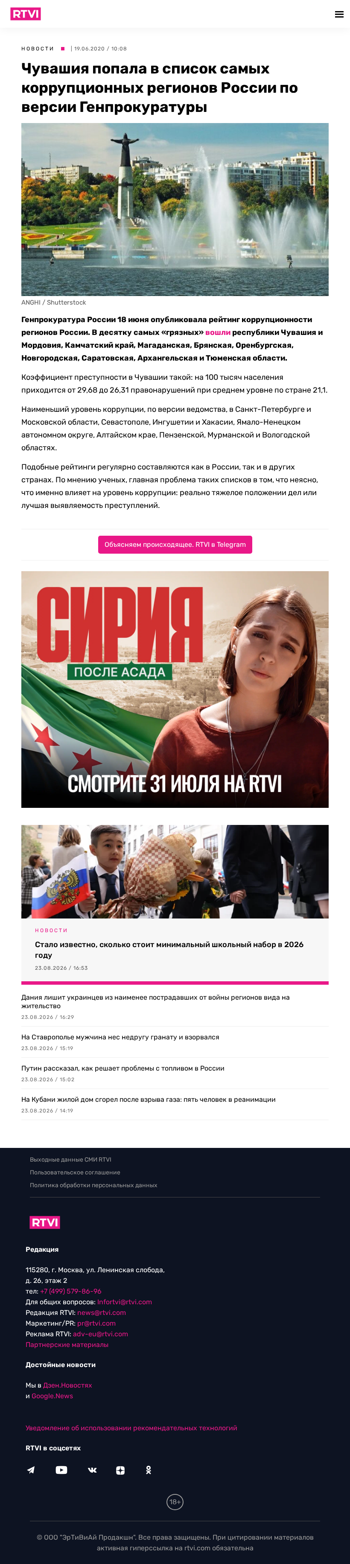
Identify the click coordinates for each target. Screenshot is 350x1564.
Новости (38, 49)
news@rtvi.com (101, 1313)
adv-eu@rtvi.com (100, 1334)
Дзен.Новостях (67, 1385)
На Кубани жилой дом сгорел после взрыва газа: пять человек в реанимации (148, 1099)
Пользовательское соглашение (75, 1172)
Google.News (52, 1396)
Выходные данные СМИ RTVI (70, 1159)
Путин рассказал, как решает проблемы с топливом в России (123, 1068)
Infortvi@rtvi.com (124, 1302)
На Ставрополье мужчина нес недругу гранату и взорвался (120, 1037)
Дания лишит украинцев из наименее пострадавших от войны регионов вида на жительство (155, 1001)
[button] (340, 14)
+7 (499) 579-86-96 (71, 1291)
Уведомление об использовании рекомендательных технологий (131, 1428)
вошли (217, 332)
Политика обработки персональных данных (94, 1185)
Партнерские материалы (67, 1345)
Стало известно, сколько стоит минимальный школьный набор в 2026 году (169, 950)
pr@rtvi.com (96, 1323)
